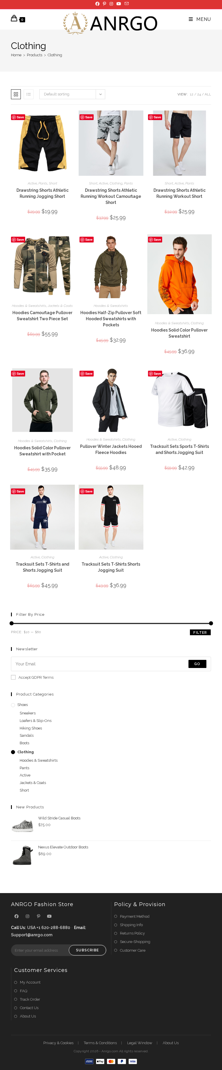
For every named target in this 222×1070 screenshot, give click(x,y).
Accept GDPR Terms (35, 677)
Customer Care (132, 950)
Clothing (55, 55)
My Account (30, 982)
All (208, 94)
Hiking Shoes (31, 728)
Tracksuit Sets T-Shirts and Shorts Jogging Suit (42, 567)
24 (199, 94)
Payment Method (134, 916)
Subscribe (87, 950)
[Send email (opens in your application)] (126, 3)
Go (197, 664)
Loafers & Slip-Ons (35, 720)
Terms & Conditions (100, 1043)
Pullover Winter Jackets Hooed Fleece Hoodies (111, 449)
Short (53, 183)
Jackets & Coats (60, 306)
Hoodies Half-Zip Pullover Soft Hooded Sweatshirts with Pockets (110, 318)
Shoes (22, 705)
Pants (42, 183)
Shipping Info (131, 925)
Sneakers (28, 713)
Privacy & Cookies (58, 1043)
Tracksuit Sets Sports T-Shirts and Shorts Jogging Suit (179, 449)
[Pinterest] (104, 3)
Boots (24, 743)
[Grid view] (16, 94)
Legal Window (139, 1043)
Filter (200, 633)
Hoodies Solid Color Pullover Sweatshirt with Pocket (42, 451)
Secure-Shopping (135, 941)
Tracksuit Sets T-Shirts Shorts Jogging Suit (111, 567)
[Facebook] (97, 3)
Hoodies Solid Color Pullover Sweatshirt (179, 333)
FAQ (23, 991)
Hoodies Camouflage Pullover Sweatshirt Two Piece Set (42, 315)
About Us (28, 1016)
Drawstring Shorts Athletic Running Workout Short (179, 193)
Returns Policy (132, 933)
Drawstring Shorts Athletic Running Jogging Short (42, 193)
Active (32, 183)
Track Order (30, 999)
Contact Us (29, 1008)
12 (191, 94)
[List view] (29, 94)
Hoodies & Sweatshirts (29, 306)
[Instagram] (111, 3)
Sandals (27, 735)
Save (20, 117)
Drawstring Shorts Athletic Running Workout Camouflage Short (111, 196)
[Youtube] (119, 3)
